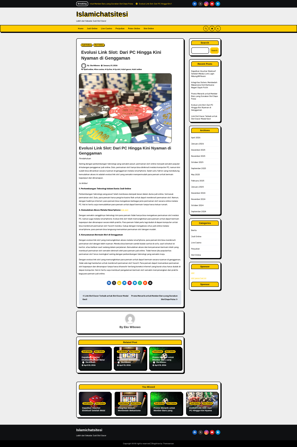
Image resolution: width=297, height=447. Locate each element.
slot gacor (126, 69)
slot (192, 273)
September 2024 (198, 211)
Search (205, 42)
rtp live (109, 69)
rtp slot (117, 69)
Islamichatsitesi (102, 14)
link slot (124, 210)
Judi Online (92, 29)
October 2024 (197, 205)
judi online (89, 69)
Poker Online (134, 29)
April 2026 (195, 138)
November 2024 (198, 199)
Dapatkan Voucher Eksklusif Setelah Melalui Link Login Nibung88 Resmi (203, 73)
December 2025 (198, 150)
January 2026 (197, 144)
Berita (194, 230)
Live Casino (106, 29)
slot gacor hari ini (198, 278)
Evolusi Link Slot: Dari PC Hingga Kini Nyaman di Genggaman (202, 107)
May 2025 (195, 174)
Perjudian (120, 29)
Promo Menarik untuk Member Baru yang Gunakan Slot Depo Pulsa (165, 359)
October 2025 (197, 162)
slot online (137, 69)
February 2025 (197, 181)
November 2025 (198, 156)
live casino (99, 69)
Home (80, 29)
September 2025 (198, 168)
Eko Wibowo (95, 66)
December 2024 (198, 193)
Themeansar (168, 443)
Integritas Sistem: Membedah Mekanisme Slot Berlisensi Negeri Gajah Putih (204, 85)
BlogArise (156, 443)
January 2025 (197, 187)
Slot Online (149, 29)
